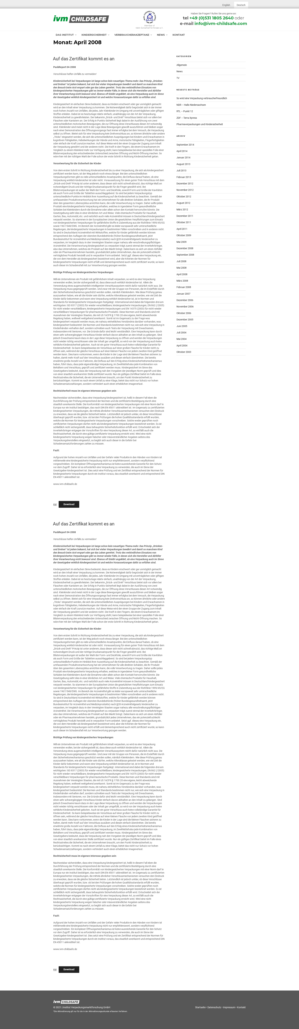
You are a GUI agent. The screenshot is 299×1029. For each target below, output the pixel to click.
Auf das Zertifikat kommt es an (83, 58)
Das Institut (65, 34)
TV (177, 78)
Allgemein (181, 65)
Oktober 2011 (183, 222)
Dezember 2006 (184, 300)
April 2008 (181, 274)
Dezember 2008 (184, 248)
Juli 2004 (181, 332)
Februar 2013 (183, 177)
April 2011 (181, 229)
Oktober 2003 (183, 352)
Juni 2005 (181, 326)
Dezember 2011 (184, 216)
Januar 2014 (183, 157)
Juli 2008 (181, 261)
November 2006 (185, 306)
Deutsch (241, 5)
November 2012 (185, 190)
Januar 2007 (183, 293)
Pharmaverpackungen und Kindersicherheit (199, 124)
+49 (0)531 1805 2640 (211, 17)
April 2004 (181, 345)
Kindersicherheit (94, 34)
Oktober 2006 (183, 313)
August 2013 (183, 164)
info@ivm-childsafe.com (220, 23)
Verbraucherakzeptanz (131, 34)
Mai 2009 (181, 242)
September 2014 (185, 144)
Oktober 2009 (183, 235)
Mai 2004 (181, 339)
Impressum (229, 1007)
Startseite (200, 1007)
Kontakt (179, 34)
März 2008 (182, 280)
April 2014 (181, 151)
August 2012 (183, 203)
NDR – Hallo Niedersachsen (191, 104)
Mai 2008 (181, 267)
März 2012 (182, 209)
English (226, 5)
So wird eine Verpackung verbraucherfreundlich (201, 98)
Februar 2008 (183, 287)
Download (69, 504)
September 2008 (185, 254)
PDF (55, 504)
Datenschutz (214, 1007)
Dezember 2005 (184, 319)
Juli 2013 (181, 170)
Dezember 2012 (184, 183)
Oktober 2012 (183, 196)
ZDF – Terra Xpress (186, 117)
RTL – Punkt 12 (184, 111)
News (161, 34)
